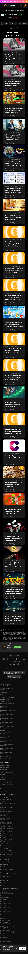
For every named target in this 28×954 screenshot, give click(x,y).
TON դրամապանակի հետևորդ (6, 740)
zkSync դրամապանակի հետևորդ (7, 715)
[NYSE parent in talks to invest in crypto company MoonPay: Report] (14, 205)
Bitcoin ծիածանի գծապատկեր (5, 814)
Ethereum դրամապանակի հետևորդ (5, 732)
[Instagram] (8, 660)
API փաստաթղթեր (5, 782)
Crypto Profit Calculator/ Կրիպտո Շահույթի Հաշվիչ (6, 799)
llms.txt (2, 857)
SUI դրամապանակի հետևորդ (6, 753)
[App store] (8, 672)
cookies (6, 947)
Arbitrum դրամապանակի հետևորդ (7, 719)
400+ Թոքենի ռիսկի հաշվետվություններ (6, 851)
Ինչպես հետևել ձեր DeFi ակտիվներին (7, 927)
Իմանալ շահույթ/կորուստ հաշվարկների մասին (7, 932)
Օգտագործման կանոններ (4, 898)
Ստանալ (17, 647)
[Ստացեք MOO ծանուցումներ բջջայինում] (15, 23)
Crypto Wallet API (4, 859)
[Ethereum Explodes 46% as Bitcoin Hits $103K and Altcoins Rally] (14, 472)
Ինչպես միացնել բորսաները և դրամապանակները (6, 922)
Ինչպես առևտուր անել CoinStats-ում (7, 936)
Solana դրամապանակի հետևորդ (7, 723)
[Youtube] (14, 664)
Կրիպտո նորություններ (7, 697)
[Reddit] (24, 660)
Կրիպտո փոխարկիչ (6, 811)
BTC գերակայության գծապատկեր (6, 836)
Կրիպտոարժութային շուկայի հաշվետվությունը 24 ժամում (6, 831)
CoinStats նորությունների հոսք (7, 787)
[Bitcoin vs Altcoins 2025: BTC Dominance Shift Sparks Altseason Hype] (14, 499)
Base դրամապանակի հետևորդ (6, 736)
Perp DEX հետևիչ (5, 756)
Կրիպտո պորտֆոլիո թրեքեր (6, 688)
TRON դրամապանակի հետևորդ (6, 744)
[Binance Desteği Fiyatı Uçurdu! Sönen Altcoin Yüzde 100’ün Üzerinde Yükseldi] (14, 552)
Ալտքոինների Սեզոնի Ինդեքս (6, 840)
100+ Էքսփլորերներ (6, 848)
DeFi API (2, 867)
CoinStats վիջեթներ (5, 826)
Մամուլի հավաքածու (6, 772)
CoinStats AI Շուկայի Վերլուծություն (6, 700)
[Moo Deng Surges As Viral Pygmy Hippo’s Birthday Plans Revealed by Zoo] (14, 71)
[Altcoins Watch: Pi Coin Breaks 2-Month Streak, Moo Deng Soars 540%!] (14, 526)
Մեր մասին (3, 791)
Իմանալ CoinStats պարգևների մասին (6, 940)
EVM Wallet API (4, 864)
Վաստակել (3, 692)
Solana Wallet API (4, 862)
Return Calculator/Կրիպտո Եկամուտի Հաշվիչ (7, 804)
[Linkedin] (10, 664)
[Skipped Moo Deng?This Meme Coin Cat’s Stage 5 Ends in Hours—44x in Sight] (14, 419)
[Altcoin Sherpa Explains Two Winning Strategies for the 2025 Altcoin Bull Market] (14, 579)
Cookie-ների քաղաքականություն (6, 906)
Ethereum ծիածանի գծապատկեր (5, 818)
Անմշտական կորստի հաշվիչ (6, 808)
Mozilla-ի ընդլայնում (6, 882)
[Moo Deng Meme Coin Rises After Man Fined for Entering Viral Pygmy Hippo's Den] (14, 44)
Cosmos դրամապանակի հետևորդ (7, 727)
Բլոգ (1, 694)
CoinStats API (3, 779)
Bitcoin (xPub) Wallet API (6, 869)
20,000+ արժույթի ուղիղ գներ (7, 844)
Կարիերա (3, 774)
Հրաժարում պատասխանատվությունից (7, 893)
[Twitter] (4, 660)
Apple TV (2, 885)
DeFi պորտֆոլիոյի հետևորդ (5, 706)
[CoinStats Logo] (9, 5)
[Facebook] (18, 664)
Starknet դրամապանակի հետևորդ (7, 711)
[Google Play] (19, 672)
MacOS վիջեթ (4, 880)
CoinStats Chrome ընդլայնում (5, 877)
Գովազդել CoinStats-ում (7, 777)
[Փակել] (26, 1)
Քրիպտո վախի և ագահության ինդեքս (6, 822)
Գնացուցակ (3, 769)
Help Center (3, 918)
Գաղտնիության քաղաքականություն (6, 902)
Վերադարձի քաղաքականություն (6, 910)
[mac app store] (14, 676)
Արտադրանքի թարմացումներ (4, 766)
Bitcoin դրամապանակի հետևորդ (7, 748)
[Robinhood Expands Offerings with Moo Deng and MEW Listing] (14, 392)
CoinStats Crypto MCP (6, 854)
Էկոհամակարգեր (5, 758)
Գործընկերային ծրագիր (7, 703)
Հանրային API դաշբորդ (7, 784)
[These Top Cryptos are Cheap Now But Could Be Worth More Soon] (14, 445)
